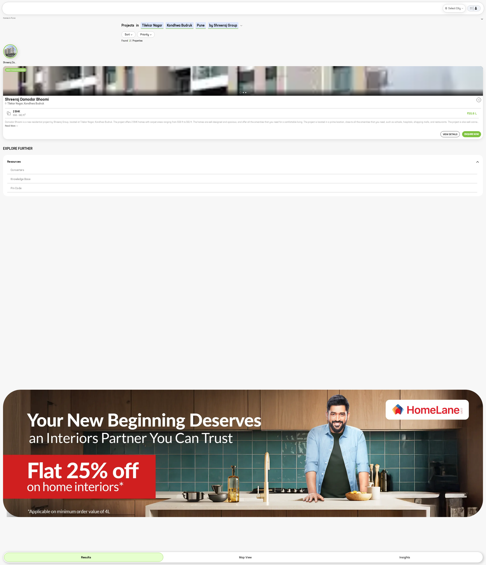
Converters (17, 170)
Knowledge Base (20, 179)
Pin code (16, 188)
